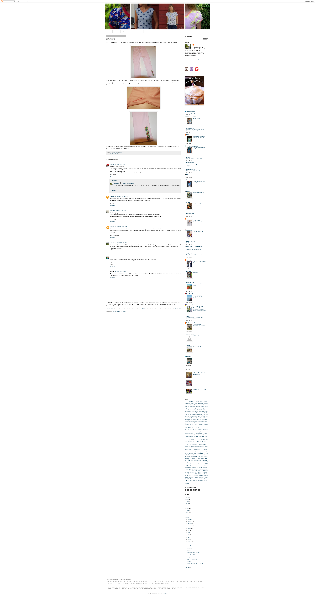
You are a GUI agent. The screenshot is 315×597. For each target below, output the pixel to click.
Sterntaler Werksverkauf (203, 469)
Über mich (116, 31)
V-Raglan (206, 477)
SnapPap (200, 466)
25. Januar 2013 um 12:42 (121, 242)
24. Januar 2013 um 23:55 (121, 226)
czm (204, 409)
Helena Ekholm (190, 213)
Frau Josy (195, 416)
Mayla (204, 444)
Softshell (206, 465)
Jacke (186, 429)
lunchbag (193, 443)
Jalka (196, 429)
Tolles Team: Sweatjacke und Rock (194, 176)
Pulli (195, 456)
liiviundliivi (189, 180)
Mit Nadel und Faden (115, 257)
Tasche (206, 474)
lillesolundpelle (191, 441)
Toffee (190, 475)
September (190, 526)
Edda (200, 411)
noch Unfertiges (204, 451)
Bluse (189, 408)
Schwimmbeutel (201, 463)
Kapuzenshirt (187, 433)
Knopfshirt (200, 434)
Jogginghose (205, 429)
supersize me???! (191, 555)
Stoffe (196, 470)
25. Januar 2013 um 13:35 (127, 257)
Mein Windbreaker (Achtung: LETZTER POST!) (198, 296)
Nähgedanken (197, 449)
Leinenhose (197, 439)
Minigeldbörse (198, 446)
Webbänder (201, 478)
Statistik (195, 469)
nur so (191, 453)
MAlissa (202, 443)
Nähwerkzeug (193, 451)
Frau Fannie (190, 416)
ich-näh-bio (200, 427)
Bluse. (192, 408)
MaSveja (201, 444)
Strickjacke (187, 474)
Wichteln (206, 480)
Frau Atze (115, 152)
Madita (199, 443)
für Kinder (203, 419)
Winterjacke (202, 482)
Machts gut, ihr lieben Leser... (198, 284)
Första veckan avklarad (191, 215)
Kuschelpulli (199, 436)
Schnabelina (192, 462)
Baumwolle (205, 404)
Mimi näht (189, 230)
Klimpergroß (187, 434)
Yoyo (206, 482)
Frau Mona (193, 417)
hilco (193, 426)
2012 (187, 567)
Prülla (187, 174)
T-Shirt (196, 474)
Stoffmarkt (187, 472)
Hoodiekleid (205, 426)
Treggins (201, 475)
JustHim (196, 431)
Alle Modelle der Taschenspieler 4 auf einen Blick (199, 325)
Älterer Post (178, 308)
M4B (197, 443)
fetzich (188, 157)
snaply (195, 465)
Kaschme (188, 271)
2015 (187, 512)
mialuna (192, 446)
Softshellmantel (188, 467)
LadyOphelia (205, 438)
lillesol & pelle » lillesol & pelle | (194, 246)
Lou (188, 443)
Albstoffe (197, 401)
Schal (192, 460)
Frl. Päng (206, 417)
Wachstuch (192, 478)
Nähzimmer (198, 451)
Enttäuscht (189, 548)
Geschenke (191, 423)
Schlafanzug (205, 460)
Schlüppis (187, 462)
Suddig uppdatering (190, 242)
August (189, 528)
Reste (197, 458)
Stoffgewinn (200, 470)
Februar (190, 541)
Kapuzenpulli (205, 431)
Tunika (186, 477)
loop (185, 443)
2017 (187, 508)
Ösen (198, 453)
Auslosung (205, 403)
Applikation (200, 403)
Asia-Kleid (189, 546)
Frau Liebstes (201, 416)
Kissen (197, 433)
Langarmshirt (187, 439)
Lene (200, 439)
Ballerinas (186, 404)
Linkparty (204, 441)
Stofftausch (205, 472)
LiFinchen (188, 356)
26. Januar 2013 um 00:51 (121, 271)
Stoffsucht (200, 472)
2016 (187, 510)
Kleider (206, 433)
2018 (187, 506)
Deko (186, 411)
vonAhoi (188, 316)
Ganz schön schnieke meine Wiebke (199, 262)
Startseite (108, 31)
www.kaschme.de (190, 169)
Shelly (206, 463)
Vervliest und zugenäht (192, 146)
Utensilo (201, 477)
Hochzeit (196, 426)
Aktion (186, 401)
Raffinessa (193, 458)
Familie (206, 413)
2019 (187, 504)
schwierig (196, 463)
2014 (187, 515)
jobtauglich (200, 429)
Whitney (195, 480)
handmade (187, 424)
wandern (196, 478)
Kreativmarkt (187, 436)
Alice (201, 401)
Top (192, 475)
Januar (189, 544)
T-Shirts (200, 474)
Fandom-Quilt (196, 335)
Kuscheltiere (205, 436)
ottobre (201, 453)
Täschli (186, 475)
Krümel (191, 436)
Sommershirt (199, 467)
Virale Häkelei (196, 118)
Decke (206, 409)
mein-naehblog (190, 282)
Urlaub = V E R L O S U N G (200, 389)
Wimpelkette (192, 482)
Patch (186, 455)
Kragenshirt (205, 434)
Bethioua (198, 406)
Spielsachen (205, 467)
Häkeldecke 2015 (197, 358)
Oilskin (195, 453)
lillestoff (197, 441)
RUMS (187, 460)
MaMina (190, 444)
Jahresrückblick (191, 429)
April (189, 537)
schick (200, 460)
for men (203, 414)
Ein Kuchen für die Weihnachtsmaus (197, 204)
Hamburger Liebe (190, 305)
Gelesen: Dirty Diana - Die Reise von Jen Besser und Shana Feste (199, 137)
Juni (189, 532)
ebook (197, 411)
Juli (189, 530)
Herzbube (206, 424)
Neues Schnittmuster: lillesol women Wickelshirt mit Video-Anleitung (194, 248)
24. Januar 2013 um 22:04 (120, 210)
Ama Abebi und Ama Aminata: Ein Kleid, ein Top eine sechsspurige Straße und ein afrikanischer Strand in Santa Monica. (199, 309)
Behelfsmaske (192, 406)
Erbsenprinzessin (199, 413)
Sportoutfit (191, 469)
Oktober (190, 523)
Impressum (125, 31)
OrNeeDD (188, 260)
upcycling (191, 477)
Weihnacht (187, 480)
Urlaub (196, 477)
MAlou (206, 443)
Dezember (190, 519)
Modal (206, 446)
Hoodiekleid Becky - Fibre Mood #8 (199, 181)
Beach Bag (187, 406)
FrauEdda (198, 417)
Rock (206, 458)
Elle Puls (193, 412)
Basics (198, 405)
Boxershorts (198, 408)
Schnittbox (199, 462)
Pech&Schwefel (190, 162)
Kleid (201, 433)
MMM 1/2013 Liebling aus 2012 (195, 563)
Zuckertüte (187, 483)
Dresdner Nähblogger (191, 411)
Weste (191, 480)
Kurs (194, 436)
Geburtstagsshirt (200, 421)
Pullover (198, 456)
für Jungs (193, 419)
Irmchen (112, 226)
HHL (190, 426)
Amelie (192, 403)
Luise (190, 443)
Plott (194, 454)
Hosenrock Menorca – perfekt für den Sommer (194, 164)
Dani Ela (112, 242)
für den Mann (187, 419)
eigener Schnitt (204, 411)
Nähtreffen (205, 449)
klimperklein (194, 434)
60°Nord (188, 202)
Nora (185, 453)
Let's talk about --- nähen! (193, 552)
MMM (202, 446)
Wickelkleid (187, 482)
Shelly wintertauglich (192, 559)
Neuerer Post (110, 308)
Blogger (164, 593)
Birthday (202, 406)
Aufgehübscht (190, 557)
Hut (196, 427)
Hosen (189, 427)
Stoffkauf (205, 470)
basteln (201, 405)
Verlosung (187, 478)
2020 (187, 501)
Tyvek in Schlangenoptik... (199, 192)
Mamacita (186, 444)
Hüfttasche (194, 427)
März (189, 539)
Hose (186, 427)
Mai (189, 535)
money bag (187, 448)
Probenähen (188, 456)
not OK (188, 453)
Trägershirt (196, 475)
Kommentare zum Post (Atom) (119, 311)
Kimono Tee (192, 433)
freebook (202, 417)
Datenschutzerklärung (136, 31)
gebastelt (195, 421)
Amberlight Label (190, 111)
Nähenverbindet (188, 449)
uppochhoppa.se (190, 128)
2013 (187, 517)
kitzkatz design (190, 334)
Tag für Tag (189, 253)
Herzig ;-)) (189, 550)
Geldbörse (205, 421)
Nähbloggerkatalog (204, 447)
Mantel (193, 444)
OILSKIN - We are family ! (199, 231)
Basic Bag (194, 405)
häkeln (199, 422)
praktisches (201, 455)
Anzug (196, 403)
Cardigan (203, 408)
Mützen (192, 448)
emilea (187, 219)
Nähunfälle (116, 153)
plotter (196, 455)
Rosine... (112, 164)
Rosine (188, 191)
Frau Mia (189, 417)
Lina (200, 441)
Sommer (194, 467)
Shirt (186, 465)
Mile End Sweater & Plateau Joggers (194, 158)
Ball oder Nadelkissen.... (198, 381)
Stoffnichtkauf (193, 472)
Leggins (112, 153)
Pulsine (202, 456)
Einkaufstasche (188, 413)
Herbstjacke (201, 424)
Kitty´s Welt (113, 196)
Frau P (112, 210)
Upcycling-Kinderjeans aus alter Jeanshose (199, 148)
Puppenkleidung (188, 458)
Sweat (194, 473)
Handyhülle (191, 424)
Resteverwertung (201, 458)
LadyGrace (198, 438)
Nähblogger (197, 447)
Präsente (206, 455)
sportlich (186, 469)
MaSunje (197, 444)
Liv (207, 441)
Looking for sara (190, 241)
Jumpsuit (192, 431)
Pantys (206, 453)
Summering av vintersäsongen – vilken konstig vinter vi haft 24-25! (195, 130)
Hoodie (200, 426)
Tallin (203, 473)
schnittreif (205, 462)
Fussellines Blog (190, 294)
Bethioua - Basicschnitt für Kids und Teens (199, 373)
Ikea (203, 427)
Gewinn (196, 423)
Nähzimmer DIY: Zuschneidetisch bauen (195, 170)
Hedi (196, 424)
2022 (187, 497)
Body (194, 408)
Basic (190, 405)
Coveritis (189, 409)
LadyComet (191, 438)
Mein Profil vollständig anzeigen (192, 59)
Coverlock (194, 409)
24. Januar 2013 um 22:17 (128, 183)
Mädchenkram (190, 135)
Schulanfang (187, 463)
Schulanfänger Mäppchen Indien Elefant (195, 113)
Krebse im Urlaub (197, 346)
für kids (197, 419)
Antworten (112, 177)
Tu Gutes (206, 475)
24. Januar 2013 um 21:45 (123, 196)
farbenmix (187, 414)
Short (191, 466)
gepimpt (186, 422)
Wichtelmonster (200, 480)
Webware (206, 478)
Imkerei (206, 427)
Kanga (200, 431)
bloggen (186, 408)
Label (186, 438)
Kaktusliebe (196, 272)
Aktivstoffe (191, 401)
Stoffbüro (192, 470)
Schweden (192, 463)
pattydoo (189, 455)
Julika (188, 431)
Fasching (192, 414)
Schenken (196, 460)
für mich (190, 421)
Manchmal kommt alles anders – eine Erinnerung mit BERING (194, 318)
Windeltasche (197, 482)
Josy (185, 431)
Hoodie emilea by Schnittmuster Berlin (197, 220)
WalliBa (188, 345)
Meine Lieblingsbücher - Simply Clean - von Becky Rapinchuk (195, 255)
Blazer (206, 406)
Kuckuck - (189, 561)
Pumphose (206, 456)
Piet (192, 454)
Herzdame (186, 426)
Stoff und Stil (187, 470)
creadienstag (199, 409)
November (190, 521)
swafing (191, 473)
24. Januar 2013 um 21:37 (121, 164)
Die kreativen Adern (191, 323)
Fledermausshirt (197, 414)
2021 (187, 499)
